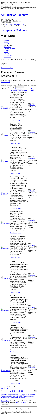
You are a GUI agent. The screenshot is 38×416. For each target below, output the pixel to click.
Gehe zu (25, 391)
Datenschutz (8, 55)
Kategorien (7, 43)
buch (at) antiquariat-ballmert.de (15, 24)
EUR (32, 89)
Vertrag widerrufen (28, 396)
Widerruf (7, 53)
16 (19, 391)
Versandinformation (10, 48)
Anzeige (3, 85)
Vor (7, 388)
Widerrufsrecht (5, 397)
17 (22, 391)
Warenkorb (7, 47)
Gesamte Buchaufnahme (19, 89)
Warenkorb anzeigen (7, 68)
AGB (6, 52)
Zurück (3, 388)
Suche (6, 42)
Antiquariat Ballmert (14, 14)
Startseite (7, 40)
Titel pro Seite (22, 85)
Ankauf (6, 50)
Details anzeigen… (15, 120)
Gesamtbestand (5, 82)
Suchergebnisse (24, 394)
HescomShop (5, 401)
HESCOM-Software (22, 402)
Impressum (7, 57)
